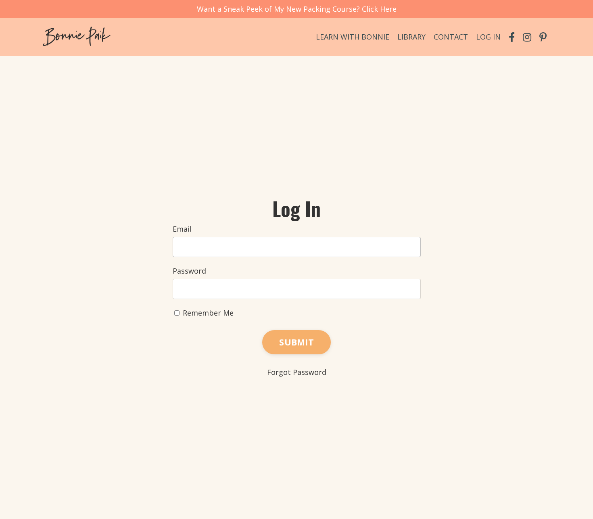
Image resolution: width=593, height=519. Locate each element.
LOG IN (488, 37)
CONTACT (451, 37)
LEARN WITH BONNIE (352, 37)
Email (182, 229)
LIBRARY (411, 37)
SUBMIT (296, 342)
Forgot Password (296, 372)
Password (189, 271)
